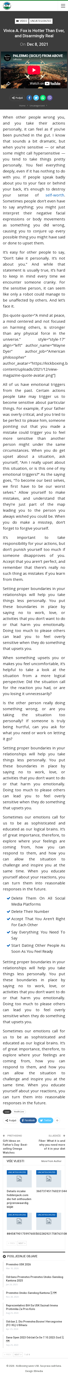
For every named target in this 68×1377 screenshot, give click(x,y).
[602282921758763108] (48, 1221)
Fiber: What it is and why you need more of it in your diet (52, 1144)
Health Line (19, 1112)
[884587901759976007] (19, 1221)
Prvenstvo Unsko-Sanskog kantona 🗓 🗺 (31, 1292)
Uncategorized (40, 20)
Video (23, 20)
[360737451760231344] (48, 1178)
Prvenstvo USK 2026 (18, 1264)
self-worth (55, 195)
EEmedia (38, 1371)
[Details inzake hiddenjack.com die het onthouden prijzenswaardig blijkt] (19, 1178)
